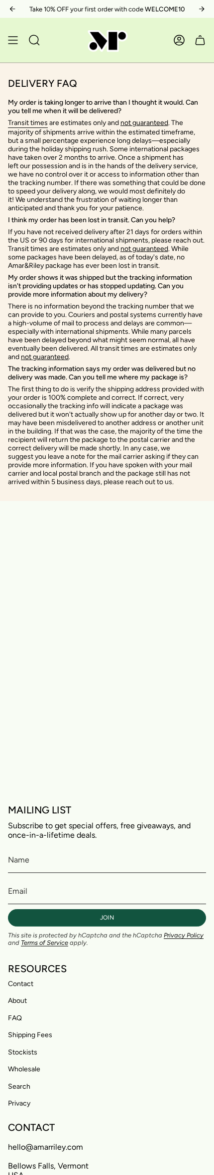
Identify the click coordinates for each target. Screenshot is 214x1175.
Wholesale (24, 1069)
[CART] (200, 40)
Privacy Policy (184, 935)
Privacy (19, 1103)
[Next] (201, 8)
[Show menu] (13, 40)
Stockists (22, 1052)
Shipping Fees (30, 1035)
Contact (20, 984)
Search (19, 1086)
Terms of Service (44, 942)
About (17, 1000)
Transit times (28, 123)
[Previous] (12, 8)
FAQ (15, 1018)
